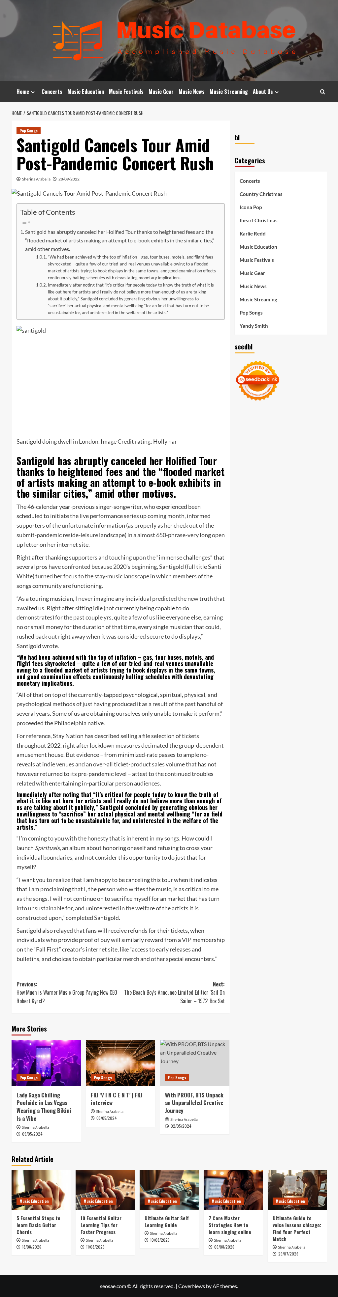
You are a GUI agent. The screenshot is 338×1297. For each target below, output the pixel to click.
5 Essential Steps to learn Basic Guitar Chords (38, 1224)
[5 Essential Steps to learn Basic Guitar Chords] (41, 1189)
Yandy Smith (254, 326)
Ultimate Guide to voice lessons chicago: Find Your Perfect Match (297, 1228)
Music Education (85, 92)
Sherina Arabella (36, 179)
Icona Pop (251, 207)
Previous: (67, 992)
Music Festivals (126, 92)
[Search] (323, 91)
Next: (174, 992)
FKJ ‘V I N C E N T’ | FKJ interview (116, 1099)
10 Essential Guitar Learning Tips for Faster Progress (101, 1224)
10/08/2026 (160, 1240)
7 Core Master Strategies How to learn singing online (230, 1224)
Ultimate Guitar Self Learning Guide (167, 1221)
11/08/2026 (95, 1247)
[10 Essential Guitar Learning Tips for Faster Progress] (105, 1189)
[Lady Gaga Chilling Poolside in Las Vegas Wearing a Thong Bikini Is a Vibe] (46, 1063)
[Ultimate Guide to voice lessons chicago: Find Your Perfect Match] (297, 1189)
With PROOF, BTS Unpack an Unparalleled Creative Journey (194, 1103)
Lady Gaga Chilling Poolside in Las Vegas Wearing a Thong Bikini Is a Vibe (44, 1106)
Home (23, 92)
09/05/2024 (32, 1134)
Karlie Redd (253, 233)
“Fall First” (47, 949)
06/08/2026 (224, 1247)
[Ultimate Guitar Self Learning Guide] (169, 1189)
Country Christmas (261, 194)
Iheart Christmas (259, 220)
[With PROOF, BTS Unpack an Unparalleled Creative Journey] (194, 1063)
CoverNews (191, 1286)
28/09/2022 (69, 179)
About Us (263, 92)
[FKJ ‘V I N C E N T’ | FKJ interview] (120, 1063)
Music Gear (161, 92)
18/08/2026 (31, 1247)
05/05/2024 (106, 1118)
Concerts (52, 92)
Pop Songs (28, 130)
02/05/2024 (181, 1126)
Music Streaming (229, 92)
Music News (192, 92)
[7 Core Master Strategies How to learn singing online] (233, 1189)
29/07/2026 (288, 1253)
